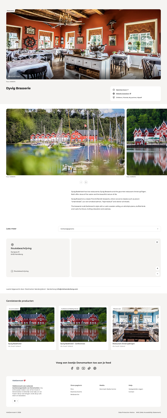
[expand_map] (157, 242)
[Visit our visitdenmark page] (83, 368)
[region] (116, 258)
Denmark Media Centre (108, 389)
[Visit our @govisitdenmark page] (89, 368)
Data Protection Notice (126, 412)
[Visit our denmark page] (72, 368)
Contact (131, 392)
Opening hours (121, 90)
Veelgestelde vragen (136, 389)
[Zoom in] (157, 268)
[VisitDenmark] (19, 381)
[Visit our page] (77, 368)
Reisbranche (75, 394)
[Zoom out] (157, 273)
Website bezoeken (122, 94)
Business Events (76, 392)
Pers (72, 389)
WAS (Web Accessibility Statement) (148, 412)
